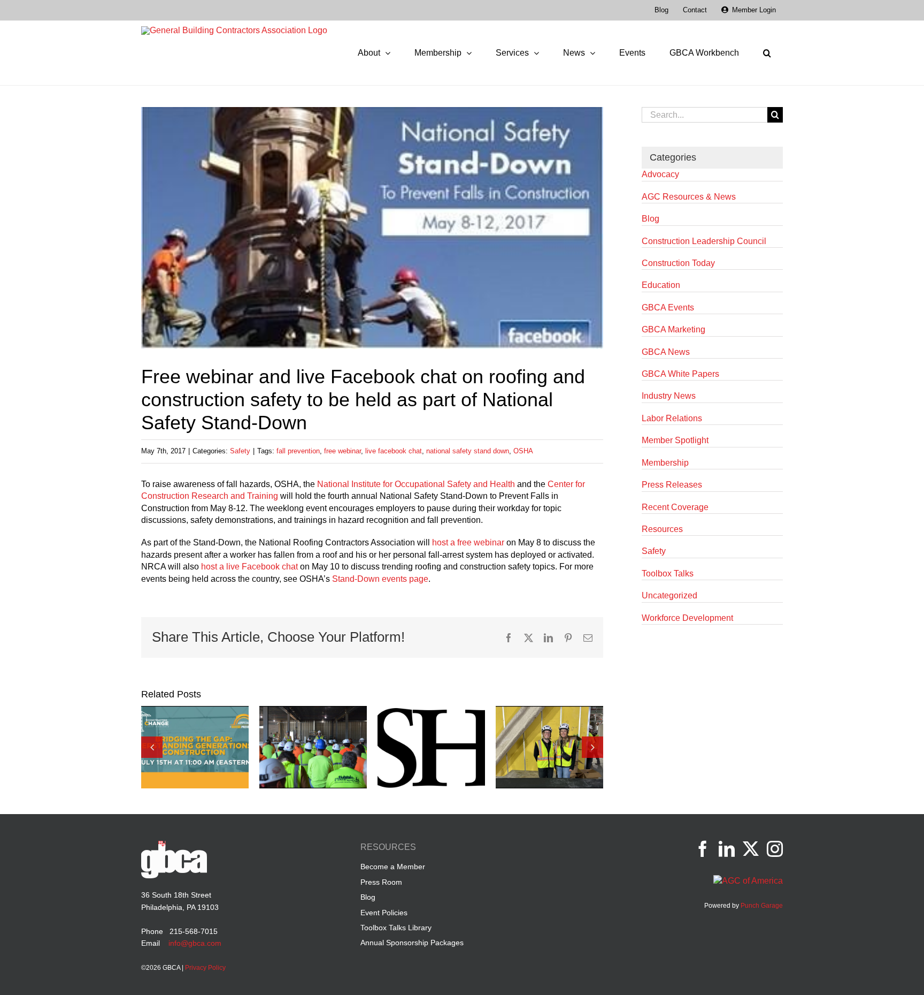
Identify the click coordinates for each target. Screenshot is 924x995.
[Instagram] (775, 849)
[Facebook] (703, 849)
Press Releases (672, 484)
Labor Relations (672, 418)
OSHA (523, 451)
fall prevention (298, 451)
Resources (662, 529)
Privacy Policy (205, 967)
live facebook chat (393, 451)
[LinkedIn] (727, 849)
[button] (767, 53)
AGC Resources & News (689, 196)
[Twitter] (751, 849)
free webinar (342, 451)
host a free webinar (468, 542)
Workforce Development (687, 617)
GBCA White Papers (680, 373)
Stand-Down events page (380, 578)
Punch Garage (762, 905)
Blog (650, 218)
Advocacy (660, 174)
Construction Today (678, 263)
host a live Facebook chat (249, 566)
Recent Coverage (675, 507)
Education (661, 285)
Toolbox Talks (668, 573)
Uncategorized (669, 595)
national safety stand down (467, 451)
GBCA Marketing (673, 329)
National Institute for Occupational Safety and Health (416, 484)
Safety (240, 451)
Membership (665, 462)
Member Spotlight (675, 440)
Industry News (669, 395)
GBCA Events (668, 307)
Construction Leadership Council (704, 241)
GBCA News (666, 351)
